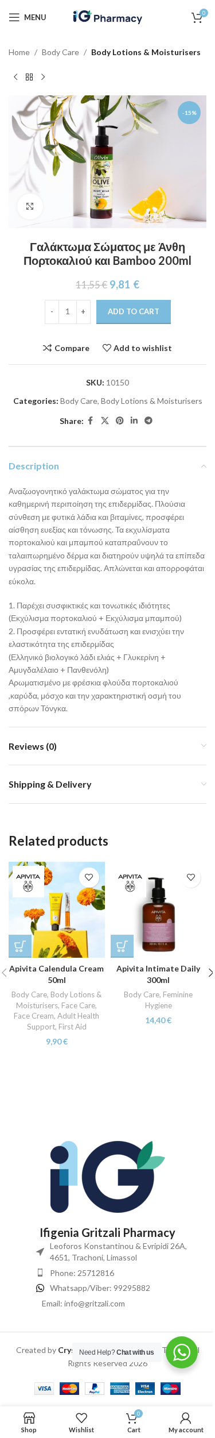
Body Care (60, 52)
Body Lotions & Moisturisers (146, 52)
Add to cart (133, 311)
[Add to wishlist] (89, 878)
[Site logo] (107, 16)
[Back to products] (29, 77)
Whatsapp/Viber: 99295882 (100, 1288)
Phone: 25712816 (82, 1273)
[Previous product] (15, 77)
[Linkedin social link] (134, 421)
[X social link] (104, 421)
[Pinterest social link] (119, 421)
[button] (20, 946)
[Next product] (43, 77)
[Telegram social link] (148, 421)
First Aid (72, 1026)
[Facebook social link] (90, 421)
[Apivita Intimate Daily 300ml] (159, 910)
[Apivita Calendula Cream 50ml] (57, 910)
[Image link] (107, 1176)
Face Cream (34, 1015)
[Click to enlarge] (30, 206)
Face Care (78, 1005)
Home (19, 52)
